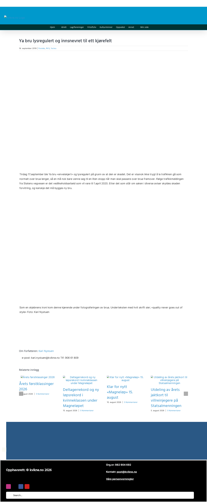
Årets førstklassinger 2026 (36, 386)
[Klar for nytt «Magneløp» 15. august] (125, 377)
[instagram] (8, 486)
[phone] (33, 486)
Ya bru (53, 48)
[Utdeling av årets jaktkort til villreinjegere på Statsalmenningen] (169, 377)
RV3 (48, 48)
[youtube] (27, 486)
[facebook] (20, 486)
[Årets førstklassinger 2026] (38, 377)
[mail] (14, 486)
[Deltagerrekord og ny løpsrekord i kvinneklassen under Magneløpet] (81, 377)
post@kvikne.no (196, 3)
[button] (153, 27)
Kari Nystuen (46, 351)
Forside (41, 48)
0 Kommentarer (42, 394)
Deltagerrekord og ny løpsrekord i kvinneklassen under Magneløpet (81, 398)
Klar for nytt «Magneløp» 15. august (120, 392)
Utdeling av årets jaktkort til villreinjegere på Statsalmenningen (166, 398)
